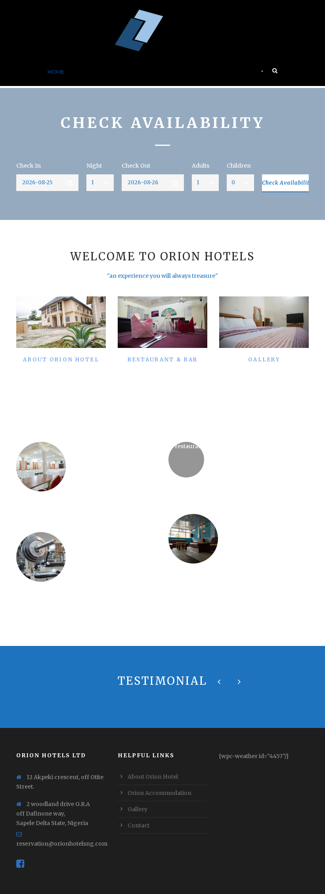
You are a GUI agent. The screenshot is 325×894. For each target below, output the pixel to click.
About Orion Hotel (102, 72)
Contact (242, 72)
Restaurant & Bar (163, 359)
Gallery (208, 72)
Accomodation (163, 72)
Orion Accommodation (159, 793)
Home (56, 72)
